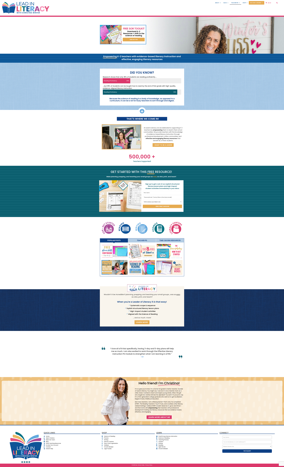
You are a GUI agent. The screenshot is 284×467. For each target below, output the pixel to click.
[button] (277, 3)
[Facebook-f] (24, 462)
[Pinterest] (29, 462)
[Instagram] (27, 462)
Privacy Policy (148, 465)
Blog (225, 3)
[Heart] (22, 462)
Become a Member (255, 3)
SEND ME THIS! (134, 39)
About (217, 3)
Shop (244, 3)
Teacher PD (234, 3)
